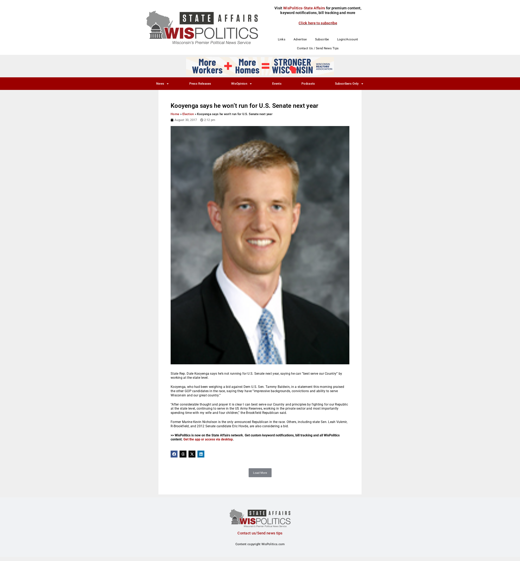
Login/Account (347, 39)
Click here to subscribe (318, 23)
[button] (174, 454)
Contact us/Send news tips (260, 533)
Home (175, 114)
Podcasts (308, 83)
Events (277, 83)
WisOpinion (239, 83)
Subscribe (322, 39)
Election (188, 114)
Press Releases (200, 83)
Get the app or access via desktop (208, 439)
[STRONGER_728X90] (260, 66)
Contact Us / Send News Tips (318, 48)
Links (282, 39)
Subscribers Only (347, 83)
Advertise (300, 39)
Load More (260, 472)
